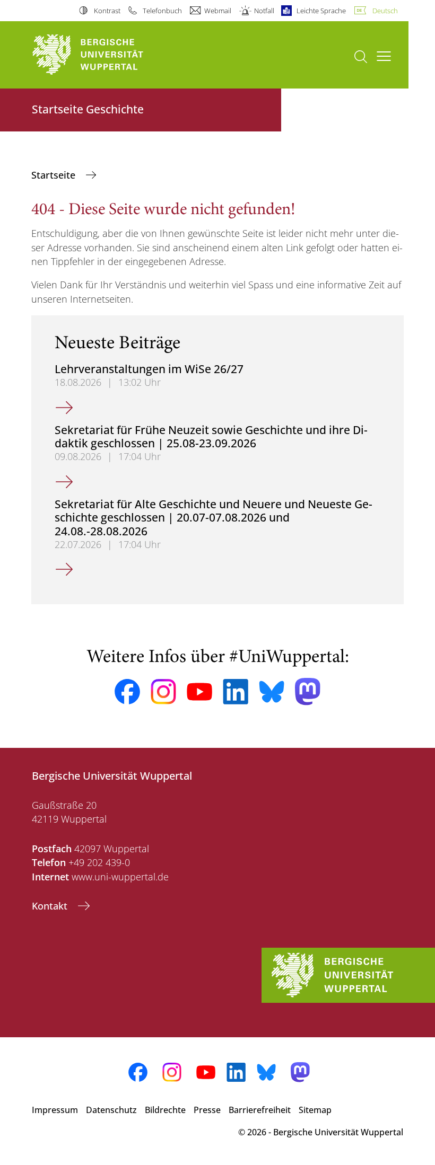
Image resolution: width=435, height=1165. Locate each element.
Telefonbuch (162, 10)
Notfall (264, 10)
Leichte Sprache (321, 10)
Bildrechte (165, 1110)
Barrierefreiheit (260, 1110)
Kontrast (107, 10)
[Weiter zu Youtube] (199, 692)
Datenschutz (111, 1110)
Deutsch (385, 10)
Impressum (55, 1110)
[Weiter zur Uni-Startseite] (106, 55)
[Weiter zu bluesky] (271, 692)
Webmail (217, 10)
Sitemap (315, 1110)
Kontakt (51, 905)
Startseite (54, 175)
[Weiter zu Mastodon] (307, 691)
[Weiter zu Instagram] (163, 691)
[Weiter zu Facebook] (127, 691)
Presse (207, 1110)
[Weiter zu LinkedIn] (235, 691)
